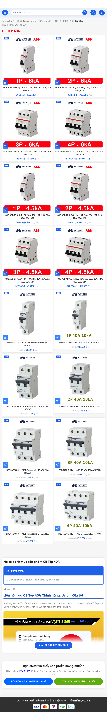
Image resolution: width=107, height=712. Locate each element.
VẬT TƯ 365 (22, 701)
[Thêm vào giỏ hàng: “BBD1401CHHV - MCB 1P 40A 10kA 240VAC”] (57, 337)
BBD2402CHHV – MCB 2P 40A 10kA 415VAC (80, 406)
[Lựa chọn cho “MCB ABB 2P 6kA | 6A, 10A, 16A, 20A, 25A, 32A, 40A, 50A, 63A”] (57, 82)
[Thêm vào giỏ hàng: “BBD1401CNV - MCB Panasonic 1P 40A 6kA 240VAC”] (5, 337)
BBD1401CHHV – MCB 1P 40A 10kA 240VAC (79, 343)
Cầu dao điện (46, 21)
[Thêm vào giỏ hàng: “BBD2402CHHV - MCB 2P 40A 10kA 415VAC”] (57, 401)
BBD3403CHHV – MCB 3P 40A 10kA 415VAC (80, 470)
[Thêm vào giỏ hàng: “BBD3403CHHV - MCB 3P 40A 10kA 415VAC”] (57, 465)
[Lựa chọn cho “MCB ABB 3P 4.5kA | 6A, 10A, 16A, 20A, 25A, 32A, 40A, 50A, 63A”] (5, 273)
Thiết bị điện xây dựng (26, 21)
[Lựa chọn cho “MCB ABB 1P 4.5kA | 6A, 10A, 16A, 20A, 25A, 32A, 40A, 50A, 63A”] (5, 210)
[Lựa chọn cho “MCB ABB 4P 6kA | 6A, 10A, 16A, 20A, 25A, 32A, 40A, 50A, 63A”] (57, 146)
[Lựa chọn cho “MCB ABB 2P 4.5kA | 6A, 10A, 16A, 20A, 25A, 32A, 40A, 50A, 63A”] (57, 210)
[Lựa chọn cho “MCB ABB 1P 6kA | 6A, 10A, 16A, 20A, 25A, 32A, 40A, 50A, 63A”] (5, 82)
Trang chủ (7, 21)
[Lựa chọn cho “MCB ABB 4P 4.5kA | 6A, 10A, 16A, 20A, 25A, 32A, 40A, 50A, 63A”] (57, 273)
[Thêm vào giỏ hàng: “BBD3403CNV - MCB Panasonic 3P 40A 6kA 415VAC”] (5, 465)
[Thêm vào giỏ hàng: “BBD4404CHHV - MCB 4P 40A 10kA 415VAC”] (57, 528)
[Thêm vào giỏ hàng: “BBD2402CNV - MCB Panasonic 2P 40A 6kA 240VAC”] (5, 401)
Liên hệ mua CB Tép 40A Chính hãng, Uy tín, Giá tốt (34, 580)
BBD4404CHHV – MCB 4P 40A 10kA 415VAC (79, 534)
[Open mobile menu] (5, 12)
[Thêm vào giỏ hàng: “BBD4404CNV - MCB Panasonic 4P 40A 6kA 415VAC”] (5, 528)
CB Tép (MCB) (62, 21)
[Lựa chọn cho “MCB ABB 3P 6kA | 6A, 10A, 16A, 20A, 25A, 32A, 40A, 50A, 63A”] (5, 146)
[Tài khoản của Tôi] (93, 12)
